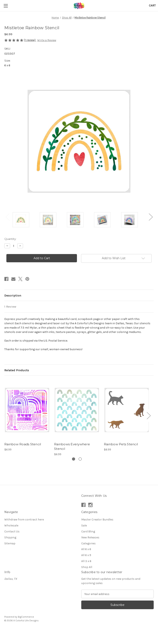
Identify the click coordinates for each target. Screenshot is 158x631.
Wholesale (11, 525)
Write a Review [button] (46, 40)
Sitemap (9, 543)
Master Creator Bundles (97, 519)
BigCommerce (26, 616)
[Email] (13, 279)
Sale (84, 525)
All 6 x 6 (86, 549)
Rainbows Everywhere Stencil (72, 446)
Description (12, 295)
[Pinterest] (27, 279)
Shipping (10, 537)
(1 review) (30, 40)
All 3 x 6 (86, 561)
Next (150, 216)
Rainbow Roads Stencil (22, 444)
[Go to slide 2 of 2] (80, 459)
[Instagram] (90, 505)
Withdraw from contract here (24, 519)
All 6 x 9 (86, 555)
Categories (88, 543)
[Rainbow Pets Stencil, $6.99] (127, 410)
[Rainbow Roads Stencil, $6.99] (27, 410)
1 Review (10, 306)
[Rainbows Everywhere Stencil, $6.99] (77, 410)
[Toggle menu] (5, 5)
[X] (20, 279)
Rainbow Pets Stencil (121, 444)
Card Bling (88, 531)
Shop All (86, 567)
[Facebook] (6, 279)
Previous (7, 216)
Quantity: (10, 238)
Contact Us (12, 531)
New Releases (90, 537)
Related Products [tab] (16, 370)
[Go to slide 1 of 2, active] (73, 459)
